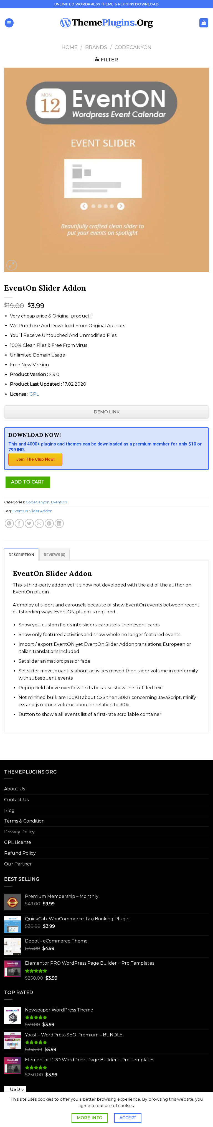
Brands (96, 47)
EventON (59, 502)
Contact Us (16, 799)
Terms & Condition (24, 821)
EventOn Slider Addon (32, 511)
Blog (9, 810)
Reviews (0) (54, 554)
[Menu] (9, 22)
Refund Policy (20, 853)
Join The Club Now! (35, 459)
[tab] (21, 554)
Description (21, 554)
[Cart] (204, 22)
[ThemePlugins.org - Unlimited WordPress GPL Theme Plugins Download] (106, 23)
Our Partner (18, 864)
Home (70, 47)
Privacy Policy (19, 831)
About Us (14, 789)
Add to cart (27, 482)
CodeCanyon (133, 47)
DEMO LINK (107, 411)
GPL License (17, 842)
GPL (34, 394)
